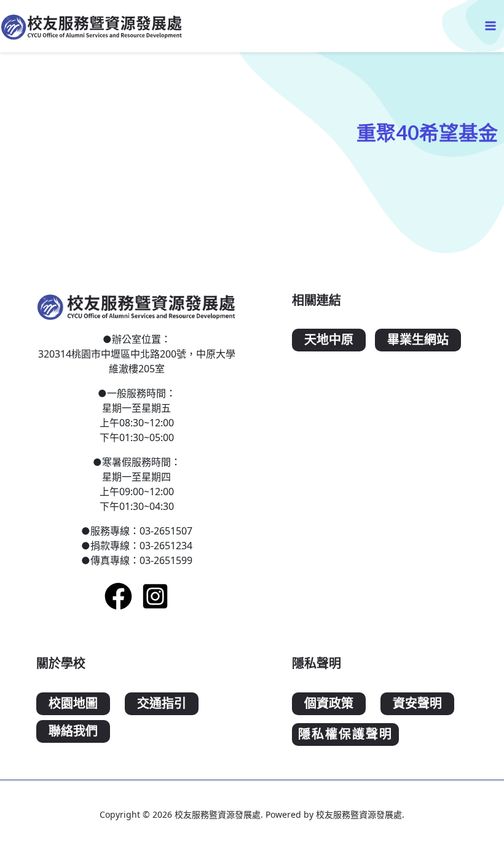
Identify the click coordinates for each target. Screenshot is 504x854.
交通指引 (161, 703)
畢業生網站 (418, 340)
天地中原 (328, 340)
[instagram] (155, 596)
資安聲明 (417, 703)
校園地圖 (73, 703)
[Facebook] (118, 596)
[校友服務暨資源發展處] (92, 26)
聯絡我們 (73, 731)
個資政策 (328, 703)
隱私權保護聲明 (345, 734)
